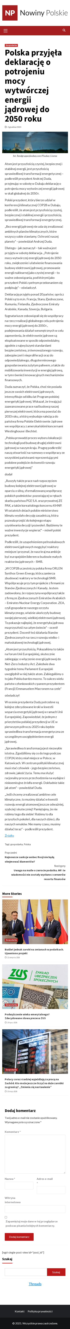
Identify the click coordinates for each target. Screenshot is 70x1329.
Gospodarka (11, 45)
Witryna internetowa (13, 1200)
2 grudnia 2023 (14, 127)
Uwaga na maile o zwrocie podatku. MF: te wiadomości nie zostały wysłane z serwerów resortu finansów (38, 872)
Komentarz (13, 1131)
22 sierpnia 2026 (13, 957)
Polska (27, 844)
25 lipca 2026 (12, 1022)
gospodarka (16, 844)
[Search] (64, 30)
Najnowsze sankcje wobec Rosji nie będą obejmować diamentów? (29, 857)
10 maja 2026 (12, 1091)
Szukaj (7, 1259)
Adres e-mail (45, 1181)
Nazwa (10, 1178)
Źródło (9, 835)
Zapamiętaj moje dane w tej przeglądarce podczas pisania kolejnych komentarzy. (32, 1223)
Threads (35, 1284)
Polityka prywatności (40, 1311)
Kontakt (19, 1311)
